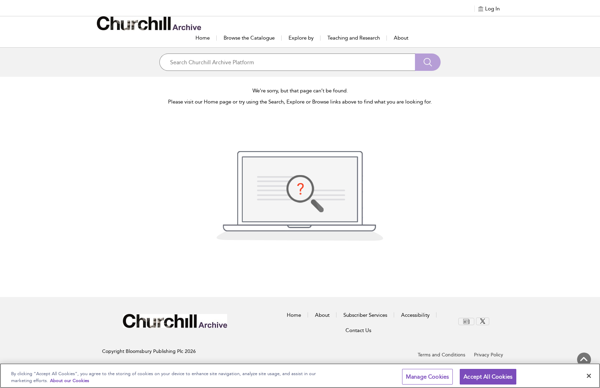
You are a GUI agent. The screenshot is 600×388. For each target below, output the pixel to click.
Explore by (301, 38)
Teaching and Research (353, 38)
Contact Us (358, 330)
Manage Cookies (427, 376)
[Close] (589, 375)
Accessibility (415, 315)
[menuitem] (467, 321)
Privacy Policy (488, 355)
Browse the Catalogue (249, 38)
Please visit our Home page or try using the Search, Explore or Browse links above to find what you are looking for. (300, 102)
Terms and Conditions (441, 355)
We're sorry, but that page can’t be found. (300, 91)
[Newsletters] (466, 321)
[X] (482, 321)
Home (202, 38)
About (401, 38)
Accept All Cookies (488, 376)
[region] (300, 375)
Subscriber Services (365, 315)
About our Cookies (69, 380)
